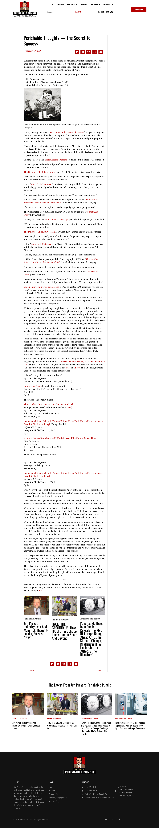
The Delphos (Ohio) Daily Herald (39, 172)
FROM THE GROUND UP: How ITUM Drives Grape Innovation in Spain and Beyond (64, 631)
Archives (83, 4)
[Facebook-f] (119, 819)
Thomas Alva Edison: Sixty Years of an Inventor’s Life (49, 404)
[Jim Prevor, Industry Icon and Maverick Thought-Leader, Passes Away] (36, 605)
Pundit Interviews (60, 620)
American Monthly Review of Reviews (66, 132)
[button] (77, 52)
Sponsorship (108, 4)
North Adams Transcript (56, 160)
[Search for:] (58, 12)
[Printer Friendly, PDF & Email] (97, 53)
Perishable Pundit (32, 619)
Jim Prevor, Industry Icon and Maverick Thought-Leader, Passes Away (36, 630)
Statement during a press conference (41, 287)
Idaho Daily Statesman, (41, 184)
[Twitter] (106, 819)
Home (52, 4)
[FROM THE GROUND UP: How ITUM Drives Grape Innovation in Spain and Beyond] (64, 606)
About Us (60, 4)
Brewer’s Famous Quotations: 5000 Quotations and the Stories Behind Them (60, 438)
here (68, 368)
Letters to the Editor (90, 619)
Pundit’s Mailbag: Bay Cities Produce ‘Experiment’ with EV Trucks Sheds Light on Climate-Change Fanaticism (130, 725)
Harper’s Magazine (33, 386)
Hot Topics (71, 4)
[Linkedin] (112, 819)
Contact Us (94, 4)
